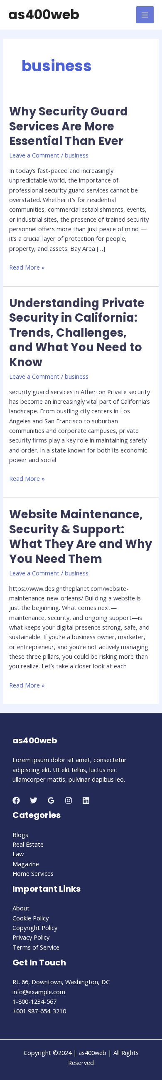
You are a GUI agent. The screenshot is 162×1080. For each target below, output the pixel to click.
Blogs (20, 834)
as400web (43, 14)
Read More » (27, 267)
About (20, 908)
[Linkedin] (86, 800)
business (76, 155)
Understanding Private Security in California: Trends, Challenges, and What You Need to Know (77, 332)
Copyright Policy (34, 927)
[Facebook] (16, 800)
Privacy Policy (30, 937)
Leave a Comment (34, 155)
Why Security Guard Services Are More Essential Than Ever (68, 126)
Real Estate (28, 844)
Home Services (33, 873)
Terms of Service (35, 947)
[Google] (51, 800)
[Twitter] (33, 800)
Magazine (25, 864)
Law (18, 854)
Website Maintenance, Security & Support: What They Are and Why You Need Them (80, 536)
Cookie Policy (30, 918)
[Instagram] (68, 800)
